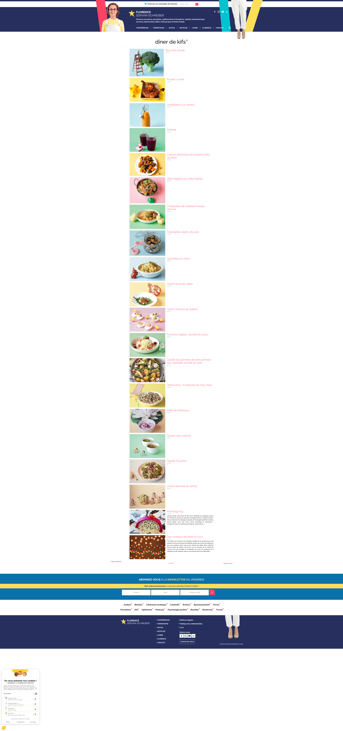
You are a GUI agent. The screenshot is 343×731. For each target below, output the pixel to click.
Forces (216, 605)
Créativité (174, 605)
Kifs (136, 610)
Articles (183, 28)
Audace (127, 605)
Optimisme (147, 610)
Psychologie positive (177, 610)
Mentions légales (186, 620)
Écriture (186, 605)
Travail (219, 610)
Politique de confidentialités (191, 624)
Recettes (195, 610)
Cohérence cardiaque (156, 605)
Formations (158, 28)
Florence (206, 28)
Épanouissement (201, 605)
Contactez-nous (187, 642)
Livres (195, 28)
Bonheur (139, 605)
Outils (172, 28)
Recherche (207, 610)
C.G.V (182, 627)
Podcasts (160, 610)
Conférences (142, 28)
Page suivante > (228, 563)
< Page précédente (115, 561)
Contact (220, 28)
